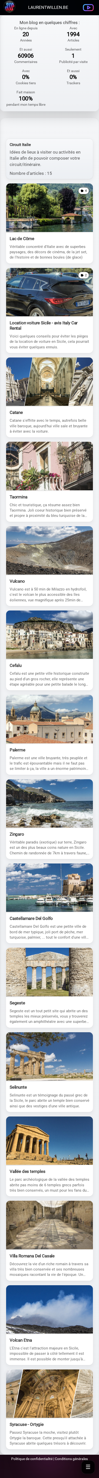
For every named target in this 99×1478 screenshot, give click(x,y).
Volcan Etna (21, 1340)
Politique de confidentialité (32, 1459)
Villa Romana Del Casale (32, 1256)
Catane (16, 412)
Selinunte (18, 1087)
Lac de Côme (22, 238)
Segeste (17, 1003)
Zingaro (17, 834)
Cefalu (16, 665)
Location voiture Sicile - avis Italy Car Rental (44, 326)
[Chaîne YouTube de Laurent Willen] (88, 7)
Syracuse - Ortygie (27, 1424)
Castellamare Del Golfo (31, 918)
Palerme (17, 750)
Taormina (18, 497)
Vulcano (17, 581)
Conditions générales (71, 1459)
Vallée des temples (27, 1171)
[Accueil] (9, 11)
